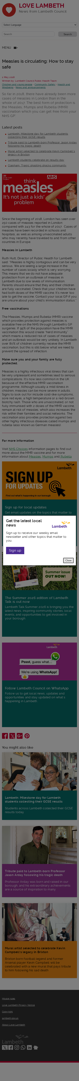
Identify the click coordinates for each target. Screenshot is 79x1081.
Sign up (15, 550)
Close (68, 560)
